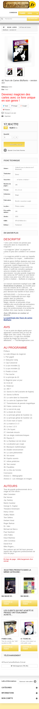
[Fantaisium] (19, 4)
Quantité (6, 134)
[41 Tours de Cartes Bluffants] (29, 628)
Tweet (6, 106)
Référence (5, 87)
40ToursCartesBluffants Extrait (13, 662)
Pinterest (7, 109)
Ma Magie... (25, 596)
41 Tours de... (26, 639)
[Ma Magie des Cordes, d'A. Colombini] (29, 585)
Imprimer (8, 116)
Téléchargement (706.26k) (20, 666)
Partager (14, 106)
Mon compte (7, 698)
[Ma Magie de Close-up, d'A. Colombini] (10, 585)
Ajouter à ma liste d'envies (16, 150)
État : (3, 89)
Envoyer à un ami (10, 113)
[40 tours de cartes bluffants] (9, 71)
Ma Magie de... (7, 596)
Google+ (24, 106)
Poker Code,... (7, 639)
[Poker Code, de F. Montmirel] (10, 628)
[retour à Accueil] (4, 27)
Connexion (13, 12)
